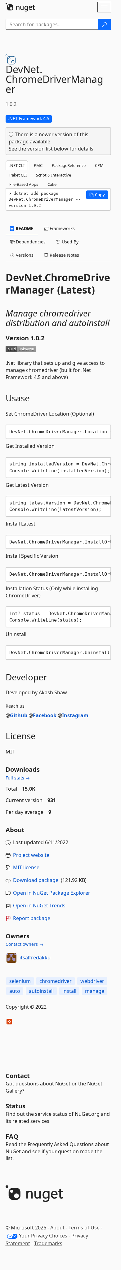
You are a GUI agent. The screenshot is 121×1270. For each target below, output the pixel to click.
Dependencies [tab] (30, 242)
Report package (31, 918)
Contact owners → (24, 944)
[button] (97, 194)
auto (14, 991)
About (57, 1227)
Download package (35, 880)
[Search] (104, 24)
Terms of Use (84, 1227)
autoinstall (41, 991)
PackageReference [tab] (69, 165)
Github (18, 715)
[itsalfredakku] (11, 957)
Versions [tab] (24, 255)
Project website (31, 855)
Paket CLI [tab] (18, 175)
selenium (20, 981)
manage (94, 991)
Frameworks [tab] (61, 228)
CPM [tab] (99, 165)
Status (15, 1106)
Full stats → (18, 778)
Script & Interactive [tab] (53, 175)
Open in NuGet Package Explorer (51, 892)
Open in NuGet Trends (39, 905)
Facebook (44, 715)
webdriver (92, 981)
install (69, 991)
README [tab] (24, 228)
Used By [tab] (69, 242)
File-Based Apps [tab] (23, 184)
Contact (18, 1075)
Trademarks (48, 1243)
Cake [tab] (51, 184)
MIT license (26, 867)
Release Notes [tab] (63, 255)
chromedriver (55, 981)
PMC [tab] (38, 165)
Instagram (75, 715)
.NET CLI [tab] (17, 165)
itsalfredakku (35, 957)
